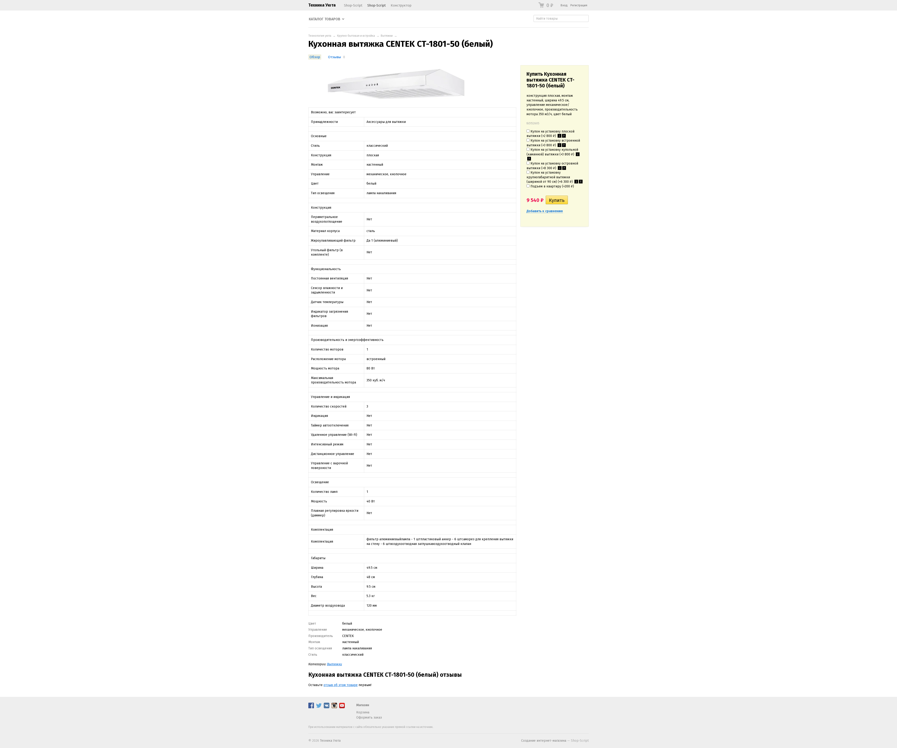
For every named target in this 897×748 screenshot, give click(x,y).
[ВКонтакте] (326, 707)
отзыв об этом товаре (341, 685)
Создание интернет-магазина (543, 741)
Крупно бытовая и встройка (356, 35)
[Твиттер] (319, 707)
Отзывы (334, 57)
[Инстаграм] (334, 707)
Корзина (362, 712)
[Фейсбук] (311, 707)
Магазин (362, 705)
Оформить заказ (369, 717)
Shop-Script (353, 5)
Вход (564, 5)
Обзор (315, 57)
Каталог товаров (324, 19)
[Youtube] (342, 707)
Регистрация (578, 5)
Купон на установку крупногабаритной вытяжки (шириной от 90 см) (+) (554, 177)
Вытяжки (387, 35)
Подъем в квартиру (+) (552, 186)
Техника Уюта (322, 5)
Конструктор (401, 5)
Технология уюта (319, 35)
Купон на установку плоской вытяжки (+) (550, 133)
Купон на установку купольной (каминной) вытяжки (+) (552, 154)
